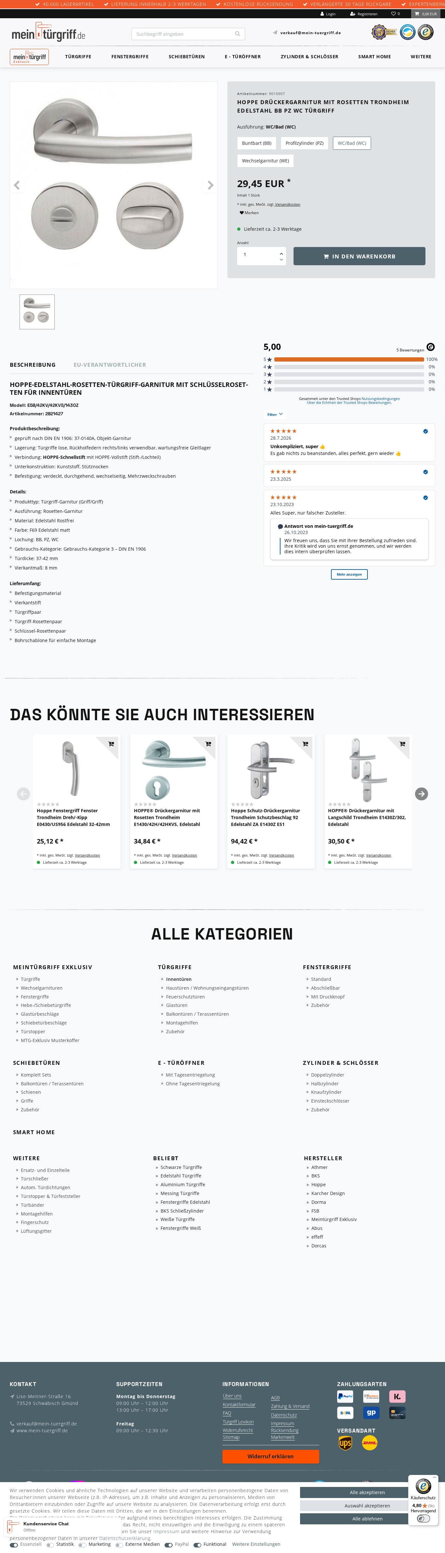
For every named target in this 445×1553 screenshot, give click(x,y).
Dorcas (318, 1246)
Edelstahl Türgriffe (181, 1176)
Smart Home (374, 56)
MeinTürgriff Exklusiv (29, 56)
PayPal (182, 1544)
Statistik (65, 1544)
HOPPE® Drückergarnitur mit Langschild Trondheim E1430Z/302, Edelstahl (367, 817)
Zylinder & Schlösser (309, 56)
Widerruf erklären (271, 1456)
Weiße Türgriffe (178, 1219)
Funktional (215, 1544)
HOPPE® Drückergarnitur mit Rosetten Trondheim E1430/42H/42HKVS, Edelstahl (167, 817)
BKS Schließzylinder (182, 1211)
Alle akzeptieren (367, 1492)
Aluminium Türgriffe (183, 1185)
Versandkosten (287, 204)
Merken (251, 212)
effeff (317, 1237)
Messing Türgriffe (180, 1193)
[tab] (42, 364)
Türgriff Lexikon (238, 1422)
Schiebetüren (187, 56)
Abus (317, 1228)
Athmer (319, 1167)
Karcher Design (328, 1193)
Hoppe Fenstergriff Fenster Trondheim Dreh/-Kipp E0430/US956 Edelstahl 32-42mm (73, 817)
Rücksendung (284, 1430)
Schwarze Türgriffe (181, 1167)
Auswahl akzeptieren (367, 1506)
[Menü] (434, 1479)
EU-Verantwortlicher (110, 364)
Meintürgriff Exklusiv (334, 1219)
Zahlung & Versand (290, 1406)
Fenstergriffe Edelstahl (185, 1202)
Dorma (318, 1202)
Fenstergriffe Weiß (181, 1228)
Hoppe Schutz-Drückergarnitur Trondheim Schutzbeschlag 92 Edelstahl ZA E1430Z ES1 (265, 817)
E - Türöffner (243, 56)
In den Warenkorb (363, 256)
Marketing (100, 1544)
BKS (315, 1176)
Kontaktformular (239, 1404)
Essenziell (31, 1544)
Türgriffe (78, 56)
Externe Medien (142, 1544)
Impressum (282, 1423)
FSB (315, 1211)
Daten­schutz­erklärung (125, 1538)
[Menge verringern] (281, 260)
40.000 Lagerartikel (68, 4)
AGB (275, 1398)
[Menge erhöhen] (281, 251)
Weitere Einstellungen (256, 1544)
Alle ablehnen (367, 1519)
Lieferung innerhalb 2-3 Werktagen (158, 4)
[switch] (423, 1518)
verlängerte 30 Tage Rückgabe (351, 4)
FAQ (227, 1413)
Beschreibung (33, 364)
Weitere (421, 56)
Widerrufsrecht (238, 1430)
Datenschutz (284, 1415)
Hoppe (318, 1185)
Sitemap (231, 1437)
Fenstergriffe (130, 56)
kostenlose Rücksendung (258, 4)
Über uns (232, 1396)
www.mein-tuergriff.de (42, 1430)
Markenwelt (283, 1437)
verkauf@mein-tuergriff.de (310, 32)
